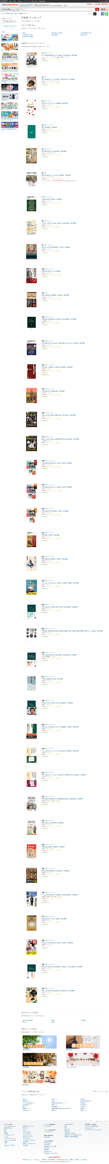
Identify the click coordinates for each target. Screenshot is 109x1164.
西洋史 (24, 1022)
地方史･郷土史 (83, 34)
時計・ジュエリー (26, 1131)
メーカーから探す (48, 1126)
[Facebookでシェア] (102, 15)
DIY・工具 (25, 1127)
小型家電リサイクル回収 (70, 1133)
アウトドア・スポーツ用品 (10, 1140)
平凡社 (53, 1101)
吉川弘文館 (25, 1110)
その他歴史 (83, 1020)
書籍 (5, 1131)
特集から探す (47, 1137)
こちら (47, 4)
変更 (66, 5)
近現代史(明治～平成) (27, 34)
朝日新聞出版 (55, 1106)
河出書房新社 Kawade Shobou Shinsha (61, 1108)
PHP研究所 (25, 1101)
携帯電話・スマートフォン (28, 1126)
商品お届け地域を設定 (25, 5)
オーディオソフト (26, 1138)
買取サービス (67, 1131)
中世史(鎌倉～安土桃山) (57, 33)
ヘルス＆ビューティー (9, 1134)
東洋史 (53, 1020)
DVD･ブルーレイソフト (28, 1136)
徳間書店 (82, 1108)
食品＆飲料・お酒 (8, 1127)
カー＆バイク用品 (26, 1133)
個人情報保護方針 (51, 1159)
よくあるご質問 (83, 1159)
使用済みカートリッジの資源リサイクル (73, 1134)
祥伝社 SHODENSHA (85, 1101)
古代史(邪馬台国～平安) (85, 33)
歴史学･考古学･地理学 (28, 1020)
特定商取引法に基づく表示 (62, 1159)
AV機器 (5, 1141)
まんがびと (83, 1106)
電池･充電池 (25, 1141)
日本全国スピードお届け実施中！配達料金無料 (97, 4)
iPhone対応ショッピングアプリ (50, 1153)
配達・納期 (46, 1147)
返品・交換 (67, 1129)
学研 (24, 1106)
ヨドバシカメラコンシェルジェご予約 (93, 1129)
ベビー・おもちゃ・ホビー (10, 1126)
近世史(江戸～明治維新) (28, 36)
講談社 (24, 1099)
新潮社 (53, 1104)
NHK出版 (82, 1102)
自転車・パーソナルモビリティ (29, 1143)
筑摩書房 (25, 1108)
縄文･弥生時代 (55, 34)
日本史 (24, 33)
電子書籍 (6, 1133)
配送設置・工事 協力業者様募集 (71, 1136)
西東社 (82, 1110)
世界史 (53, 1022)
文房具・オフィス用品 (9, 1145)
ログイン (22, 4)
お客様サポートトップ (27, 1159)
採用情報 (71, 1159)
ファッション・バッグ (27, 1134)
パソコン (6, 1136)
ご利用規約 (43, 1159)
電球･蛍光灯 (25, 1145)
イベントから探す (48, 1131)
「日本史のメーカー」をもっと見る (100, 1091)
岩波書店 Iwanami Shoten (57, 1102)
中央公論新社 (26, 1104)
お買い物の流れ (47, 1142)
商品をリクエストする (9, 26)
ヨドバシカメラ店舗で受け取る (91, 1126)
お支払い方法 (47, 1144)
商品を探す (46, 1149)
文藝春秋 (82, 1099)
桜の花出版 (83, 1104)
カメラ (24, 1129)
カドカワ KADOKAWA (28, 1102)
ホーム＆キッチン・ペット (10, 1138)
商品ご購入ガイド (48, 1151)
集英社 (53, 1110)
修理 (66, 1126)
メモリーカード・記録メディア (29, 1140)
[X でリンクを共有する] (94, 15)
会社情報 (77, 1159)
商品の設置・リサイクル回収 (50, 1146)
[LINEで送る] (106, 15)
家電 (5, 1129)
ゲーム (5, 1143)
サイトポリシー (36, 1159)
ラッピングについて (89, 1127)
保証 (66, 1127)
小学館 (53, 1099)
